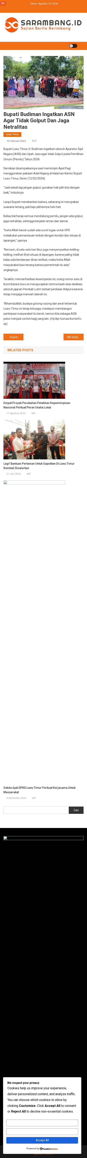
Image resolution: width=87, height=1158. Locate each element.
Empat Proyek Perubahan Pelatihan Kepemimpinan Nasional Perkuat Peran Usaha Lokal (36, 405)
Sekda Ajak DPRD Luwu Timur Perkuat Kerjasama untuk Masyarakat (39, 790)
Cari (76, 810)
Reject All (42, 1131)
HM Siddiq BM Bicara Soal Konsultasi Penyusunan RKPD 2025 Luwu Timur (75, 337)
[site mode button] (73, 46)
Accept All (42, 1140)
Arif (34, 140)
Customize (42, 1122)
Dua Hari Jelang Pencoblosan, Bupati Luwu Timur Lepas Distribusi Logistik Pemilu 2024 (16, 337)
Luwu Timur (12, 134)
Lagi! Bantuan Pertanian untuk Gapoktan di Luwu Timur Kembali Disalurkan (39, 466)
